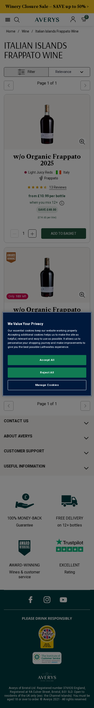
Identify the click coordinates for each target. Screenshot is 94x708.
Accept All (47, 360)
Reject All (47, 372)
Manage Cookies (47, 385)
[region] (47, 354)
